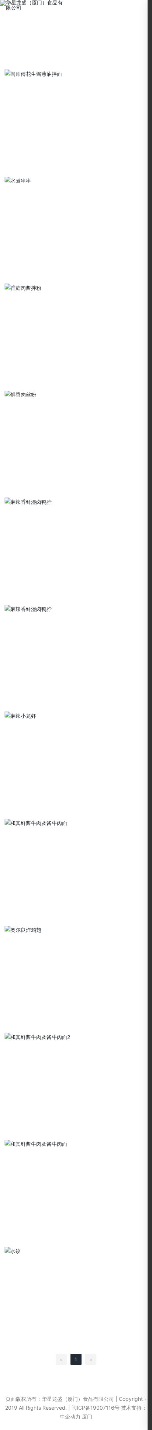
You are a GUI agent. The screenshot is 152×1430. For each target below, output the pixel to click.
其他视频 (92, 63)
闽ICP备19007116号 (96, 1407)
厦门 (87, 1416)
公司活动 (57, 63)
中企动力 (70, 1416)
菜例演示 (22, 63)
